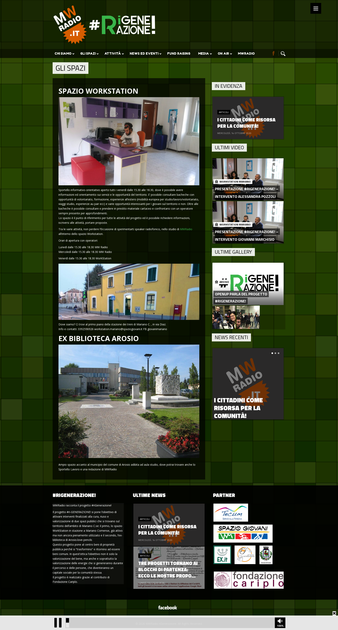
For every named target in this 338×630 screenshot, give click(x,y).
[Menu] (315, 8)
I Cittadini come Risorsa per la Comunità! (238, 407)
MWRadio (186, 229)
